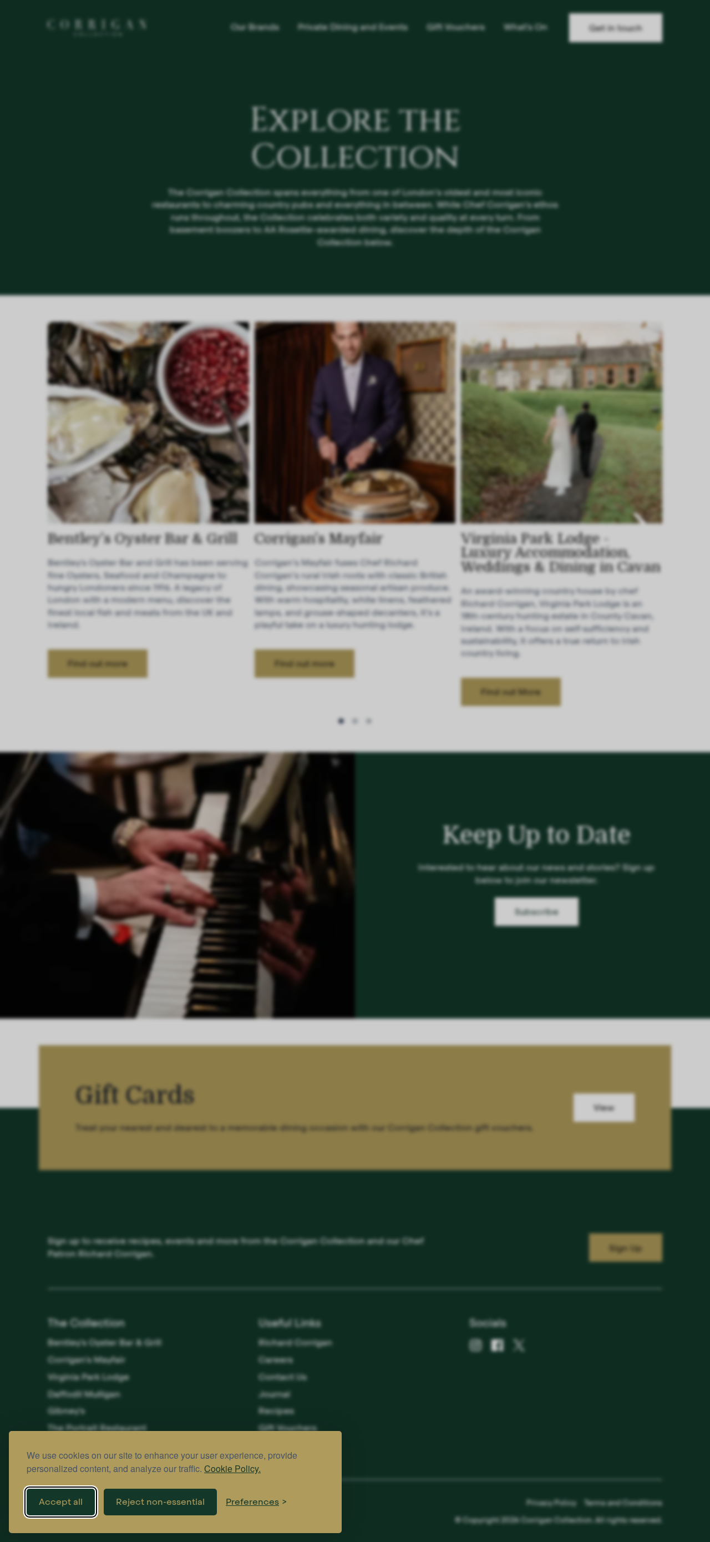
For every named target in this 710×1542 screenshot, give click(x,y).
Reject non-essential (160, 1502)
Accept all (61, 1502)
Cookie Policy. (232, 1468)
